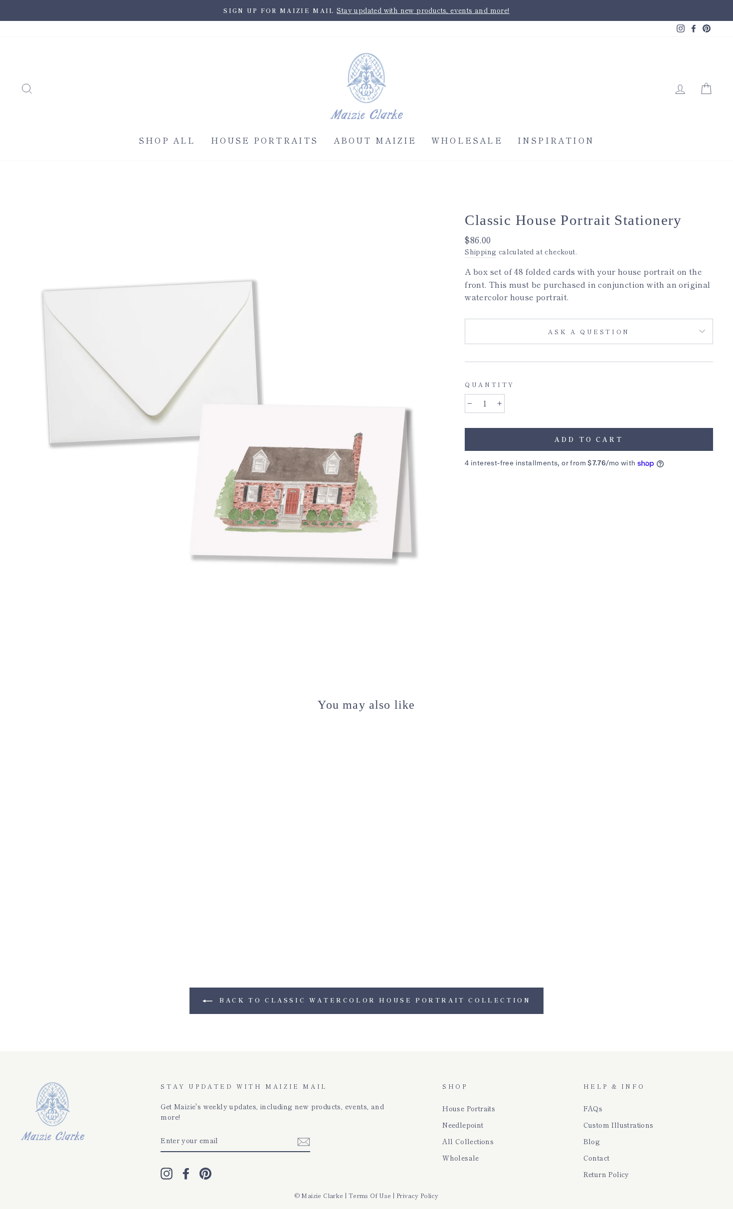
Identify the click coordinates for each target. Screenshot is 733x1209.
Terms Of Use (370, 1195)
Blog (591, 1141)
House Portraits (265, 140)
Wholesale (467, 140)
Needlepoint (462, 1125)
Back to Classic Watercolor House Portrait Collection (373, 1000)
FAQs (593, 1108)
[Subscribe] (303, 1141)
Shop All (167, 140)
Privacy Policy (417, 1195)
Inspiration (556, 140)
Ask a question (588, 331)
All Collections (468, 1141)
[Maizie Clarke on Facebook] (186, 1173)
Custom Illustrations (618, 1125)
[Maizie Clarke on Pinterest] (205, 1173)
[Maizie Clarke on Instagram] (167, 1173)
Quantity (490, 384)
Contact (596, 1158)
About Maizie (375, 140)
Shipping (480, 251)
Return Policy (606, 1174)
